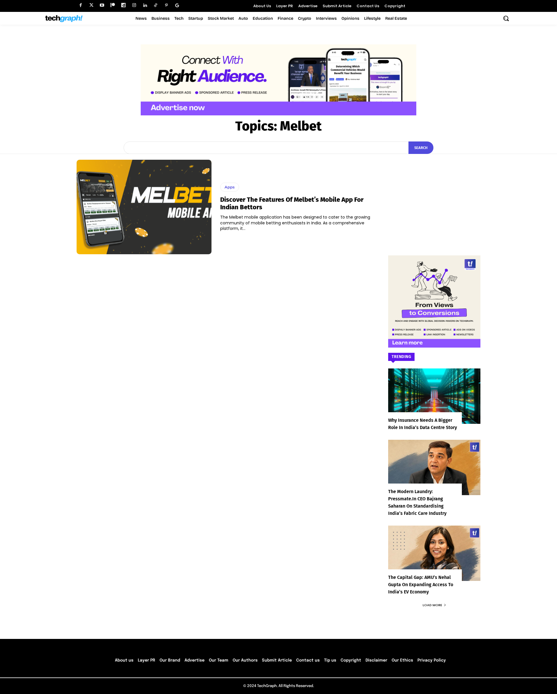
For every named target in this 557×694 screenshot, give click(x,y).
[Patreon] (113, 5)
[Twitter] (91, 5)
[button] (506, 18)
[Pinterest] (166, 5)
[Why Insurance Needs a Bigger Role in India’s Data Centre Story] (434, 396)
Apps (230, 187)
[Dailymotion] (123, 5)
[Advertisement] (434, 196)
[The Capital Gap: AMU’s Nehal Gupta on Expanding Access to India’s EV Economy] (434, 553)
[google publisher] (177, 5)
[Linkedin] (145, 5)
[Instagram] (134, 5)
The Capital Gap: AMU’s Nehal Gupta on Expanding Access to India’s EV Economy (420, 585)
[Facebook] (80, 5)
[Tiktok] (156, 5)
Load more (432, 605)
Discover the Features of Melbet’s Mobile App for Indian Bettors (292, 203)
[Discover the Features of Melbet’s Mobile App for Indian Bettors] (144, 207)
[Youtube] (102, 5)
